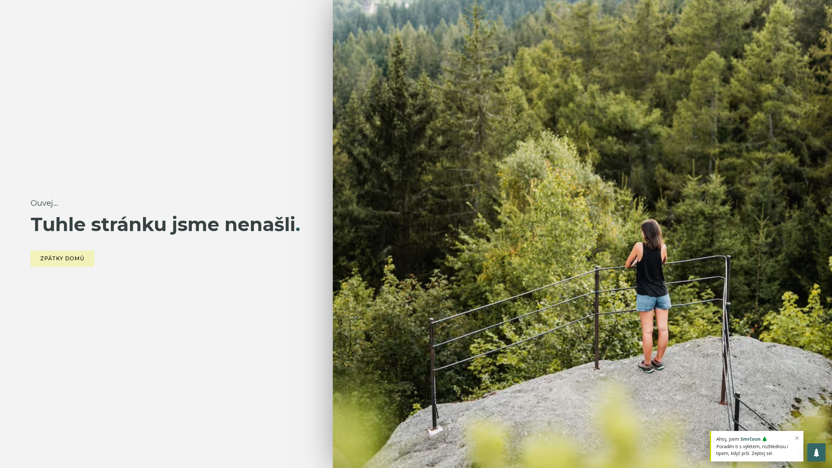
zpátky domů (62, 258)
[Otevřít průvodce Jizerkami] (816, 452)
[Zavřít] (797, 438)
